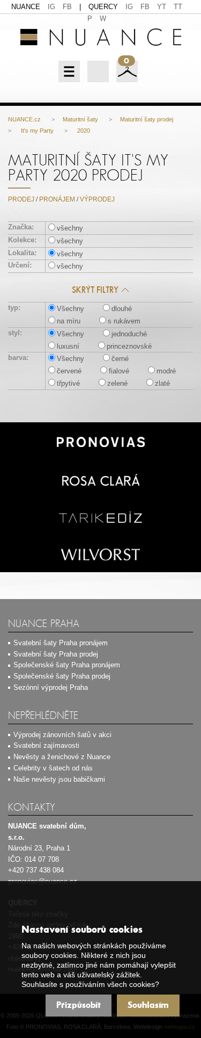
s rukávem (124, 321)
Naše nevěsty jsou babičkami (59, 779)
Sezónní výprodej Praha (50, 687)
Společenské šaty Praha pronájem (66, 665)
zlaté (162, 383)
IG (51, 7)
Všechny (70, 309)
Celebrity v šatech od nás (53, 768)
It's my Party (36, 130)
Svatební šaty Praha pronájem (60, 643)
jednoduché (129, 334)
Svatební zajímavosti (46, 745)
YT (161, 7)
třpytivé (68, 383)
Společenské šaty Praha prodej (61, 676)
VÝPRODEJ (97, 199)
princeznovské (129, 346)
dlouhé (121, 309)
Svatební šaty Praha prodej (55, 654)
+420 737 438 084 (36, 870)
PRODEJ (21, 199)
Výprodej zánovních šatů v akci (62, 735)
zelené (117, 383)
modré (166, 371)
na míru (68, 321)
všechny (70, 228)
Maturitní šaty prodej (146, 119)
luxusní (68, 346)
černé (120, 359)
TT (178, 7)
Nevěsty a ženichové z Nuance (61, 757)
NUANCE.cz (24, 119)
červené (69, 371)
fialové (119, 371)
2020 (83, 130)
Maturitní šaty (80, 119)
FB (67, 7)
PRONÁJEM (57, 199)
